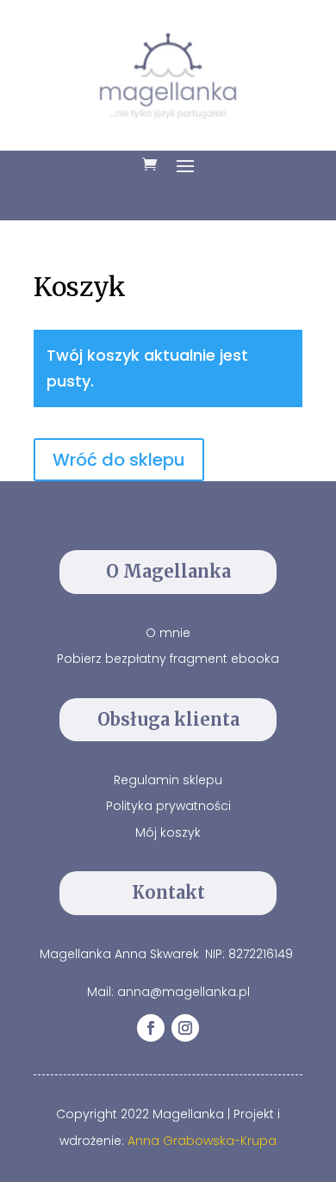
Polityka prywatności (168, 805)
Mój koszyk (168, 832)
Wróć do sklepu (119, 460)
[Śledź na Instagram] (185, 1028)
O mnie (168, 632)
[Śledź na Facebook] (151, 1028)
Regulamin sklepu (168, 780)
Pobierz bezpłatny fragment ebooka (168, 658)
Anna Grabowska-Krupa (202, 1140)
